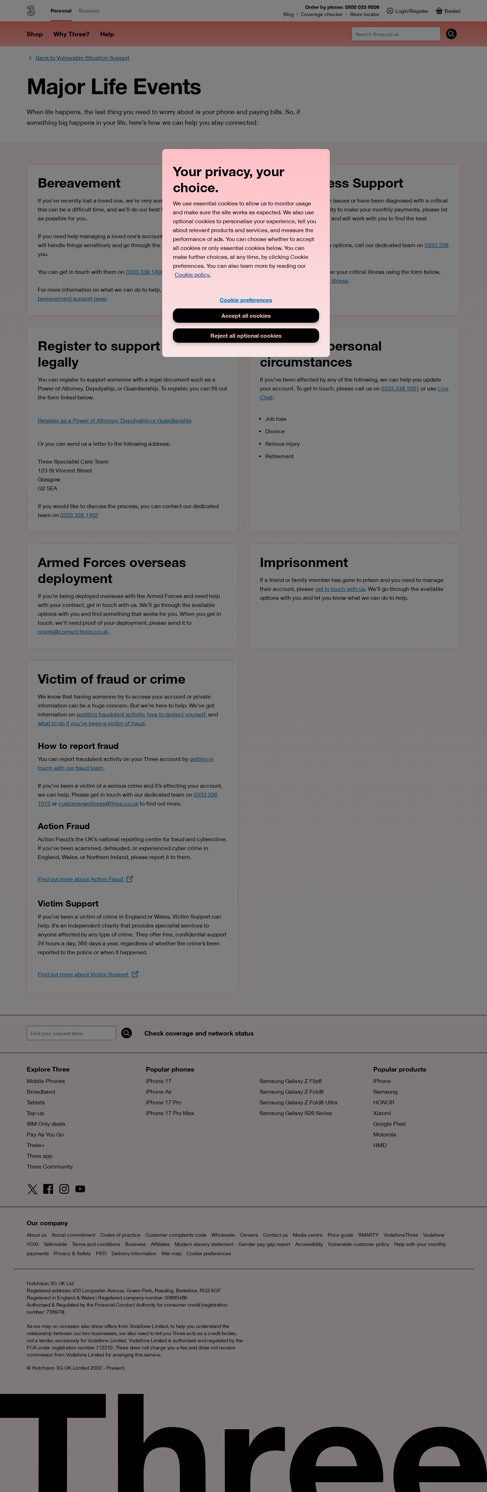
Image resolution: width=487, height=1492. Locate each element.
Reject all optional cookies (246, 335)
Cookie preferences (246, 299)
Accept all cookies (246, 315)
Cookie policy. (193, 274)
